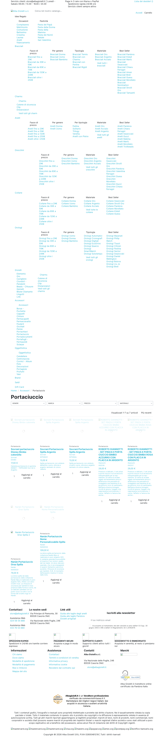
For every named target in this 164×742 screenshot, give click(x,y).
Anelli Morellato (125, 144)
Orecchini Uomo (69, 161)
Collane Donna (68, 201)
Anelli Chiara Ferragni (123, 129)
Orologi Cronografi (93, 238)
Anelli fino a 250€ (36, 136)
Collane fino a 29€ (48, 203)
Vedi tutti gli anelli (103, 136)
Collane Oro (89, 201)
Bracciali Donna (57, 54)
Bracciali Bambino (59, 59)
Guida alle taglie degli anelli (73, 613)
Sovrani (14, 457)
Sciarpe (20, 344)
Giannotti (102, 463)
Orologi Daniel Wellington (113, 257)
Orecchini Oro (90, 158)
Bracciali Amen (124, 72)
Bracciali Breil (124, 75)
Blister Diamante (25, 291)
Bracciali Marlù (124, 59)
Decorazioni (22, 366)
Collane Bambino (69, 206)
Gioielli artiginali (68, 618)
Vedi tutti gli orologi (92, 258)
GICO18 (101, 465)
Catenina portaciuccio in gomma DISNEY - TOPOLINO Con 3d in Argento (23, 468)
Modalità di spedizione (23, 661)
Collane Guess (113, 213)
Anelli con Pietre (80, 136)
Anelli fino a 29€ (36, 128)
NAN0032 (44, 547)
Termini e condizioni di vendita (64, 657)
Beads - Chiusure (25, 286)
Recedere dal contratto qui (62, 668)
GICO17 (131, 465)
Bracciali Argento (103, 57)
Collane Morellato (115, 208)
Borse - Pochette (21, 309)
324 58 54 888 (17, 620)
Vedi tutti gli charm (28, 113)
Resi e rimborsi (19, 668)
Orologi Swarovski (115, 253)
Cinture (20, 316)
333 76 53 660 (17, 628)
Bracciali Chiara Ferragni (125, 68)
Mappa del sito (19, 671)
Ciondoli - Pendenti (21, 282)
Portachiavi (22, 331)
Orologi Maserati (114, 235)
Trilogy (76, 131)
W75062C (44, 457)
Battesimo (21, 32)
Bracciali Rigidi (80, 67)
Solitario (77, 128)
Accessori (23, 305)
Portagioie (22, 369)
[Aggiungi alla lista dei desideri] (23, 443)
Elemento (21, 273)
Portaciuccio (23, 334)
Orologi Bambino (69, 241)
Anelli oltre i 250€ (36, 139)
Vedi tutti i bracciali (102, 64)
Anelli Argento (102, 131)
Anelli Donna (56, 126)
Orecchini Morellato (111, 180)
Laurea (20, 37)
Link (19, 296)
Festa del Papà (45, 24)
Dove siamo (18, 657)
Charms (22, 101)
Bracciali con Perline (79, 63)
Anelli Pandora (124, 126)
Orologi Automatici (93, 235)
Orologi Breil (112, 266)
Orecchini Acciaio (92, 163)
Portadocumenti (24, 336)
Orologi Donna (68, 238)
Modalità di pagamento (23, 664)
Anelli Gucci (123, 136)
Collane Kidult (113, 211)
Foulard (20, 324)
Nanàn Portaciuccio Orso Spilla (22, 563)
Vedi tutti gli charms (44, 289)
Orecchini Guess (114, 176)
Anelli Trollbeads (125, 146)
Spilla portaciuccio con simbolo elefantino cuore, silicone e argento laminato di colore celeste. (52, 466)
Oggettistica (25, 352)
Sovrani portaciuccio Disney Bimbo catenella (22, 452)
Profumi (20, 371)
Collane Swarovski (115, 201)
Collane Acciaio (91, 206)
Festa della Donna (46, 27)
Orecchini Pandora (115, 168)
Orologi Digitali (91, 241)
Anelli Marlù (123, 141)
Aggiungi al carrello (26, 476)
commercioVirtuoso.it (92, 698)
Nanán (13, 567)
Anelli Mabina (123, 139)
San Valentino (44, 40)
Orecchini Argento (92, 161)
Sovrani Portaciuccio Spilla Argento (52, 450)
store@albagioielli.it (19, 613)
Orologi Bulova (113, 261)
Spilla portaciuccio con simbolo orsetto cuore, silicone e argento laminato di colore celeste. (82, 465)
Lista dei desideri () (143, 1)
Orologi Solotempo (93, 253)
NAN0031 (14, 570)
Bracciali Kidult (124, 57)
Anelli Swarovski (125, 133)
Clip (18, 107)
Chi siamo (17, 654)
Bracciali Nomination (123, 83)
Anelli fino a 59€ (36, 131)
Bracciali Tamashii (126, 92)
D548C (13, 460)
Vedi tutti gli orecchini (92, 168)
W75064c (73, 457)
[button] (82, 16)
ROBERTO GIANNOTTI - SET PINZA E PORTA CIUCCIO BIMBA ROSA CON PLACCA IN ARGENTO (140, 455)
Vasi (19, 374)
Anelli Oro (100, 126)
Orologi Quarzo (91, 246)
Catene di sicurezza (26, 104)
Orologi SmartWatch (90, 249)
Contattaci (54, 654)
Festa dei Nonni (45, 35)
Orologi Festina (113, 248)
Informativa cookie (58, 664)
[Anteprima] (24, 443)
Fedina (76, 126)
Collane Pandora (114, 206)
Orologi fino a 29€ (48, 238)
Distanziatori (23, 109)
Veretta (76, 133)
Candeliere (22, 356)
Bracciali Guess (124, 77)
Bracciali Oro (101, 54)
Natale (41, 37)
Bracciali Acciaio (103, 59)
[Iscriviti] (151, 620)
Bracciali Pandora (125, 54)
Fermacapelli (23, 319)
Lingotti (20, 294)
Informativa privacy (58, 661)
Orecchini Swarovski (111, 159)
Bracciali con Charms (79, 58)
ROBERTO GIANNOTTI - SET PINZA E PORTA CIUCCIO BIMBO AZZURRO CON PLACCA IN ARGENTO (111, 455)
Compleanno (23, 24)
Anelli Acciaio (101, 128)
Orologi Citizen (113, 246)
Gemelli (20, 289)
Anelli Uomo (56, 128)
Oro (18, 276)
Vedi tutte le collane (92, 210)
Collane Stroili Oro (115, 203)
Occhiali (20, 326)
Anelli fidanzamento (23, 41)
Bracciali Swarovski (122, 63)
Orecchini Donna (69, 158)
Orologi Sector (113, 251)
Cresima (21, 35)
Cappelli (21, 313)
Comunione (22, 29)
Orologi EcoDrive (92, 243)
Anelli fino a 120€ (36, 133)
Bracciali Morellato (126, 80)
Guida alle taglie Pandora (72, 616)
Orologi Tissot (113, 243)
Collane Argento (92, 203)
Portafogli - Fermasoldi (22, 340)
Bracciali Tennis (80, 54)
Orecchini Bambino (70, 163)
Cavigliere (21, 279)
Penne (20, 329)
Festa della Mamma (43, 31)
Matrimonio (22, 27)
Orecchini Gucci (114, 184)
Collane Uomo (68, 203)
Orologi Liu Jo (113, 264)
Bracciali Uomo (57, 57)
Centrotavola (23, 358)
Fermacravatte (24, 321)
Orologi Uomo (68, 235)
